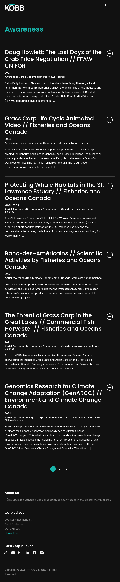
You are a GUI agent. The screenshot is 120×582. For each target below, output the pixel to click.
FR (106, 5)
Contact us (11, 533)
